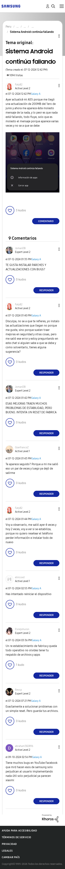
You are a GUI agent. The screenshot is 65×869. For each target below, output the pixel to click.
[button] (53, 85)
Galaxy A (35, 93)
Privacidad (9, 844)
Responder (46, 290)
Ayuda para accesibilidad (19, 830)
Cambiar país (11, 857)
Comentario (46, 221)
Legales (7, 850)
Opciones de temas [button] (52, 36)
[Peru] (10, 6)
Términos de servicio (16, 837)
